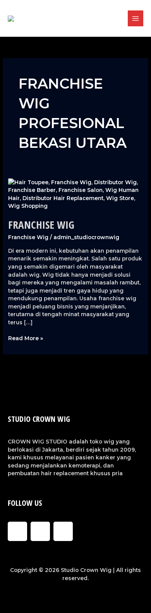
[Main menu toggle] (136, 18)
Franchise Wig (41, 224)
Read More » (25, 337)
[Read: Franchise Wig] (75, 194)
